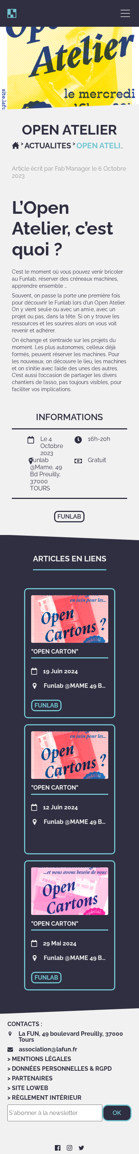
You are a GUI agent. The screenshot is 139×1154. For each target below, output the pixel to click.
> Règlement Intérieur (44, 1097)
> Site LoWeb (27, 1088)
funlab (69, 516)
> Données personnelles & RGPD (59, 1068)
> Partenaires (30, 1078)
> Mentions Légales (39, 1059)
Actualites (47, 145)
